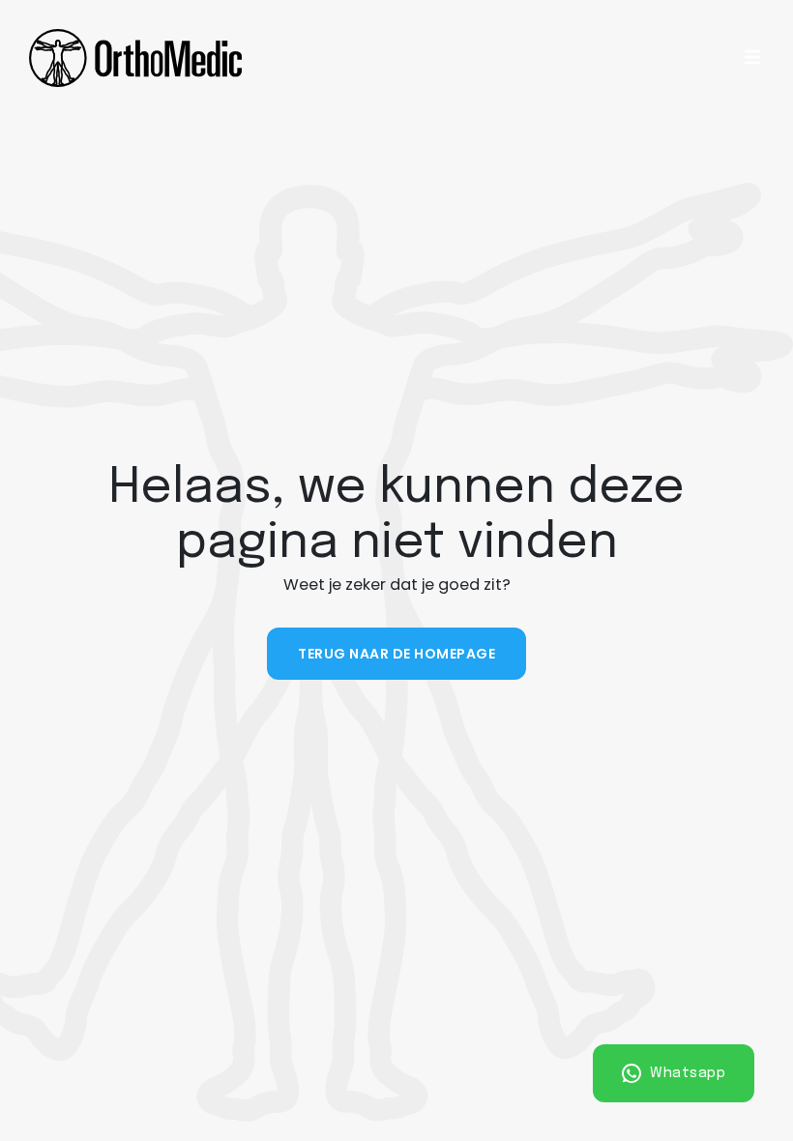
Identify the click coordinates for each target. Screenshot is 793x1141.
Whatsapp (686, 1073)
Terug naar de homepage (396, 653)
